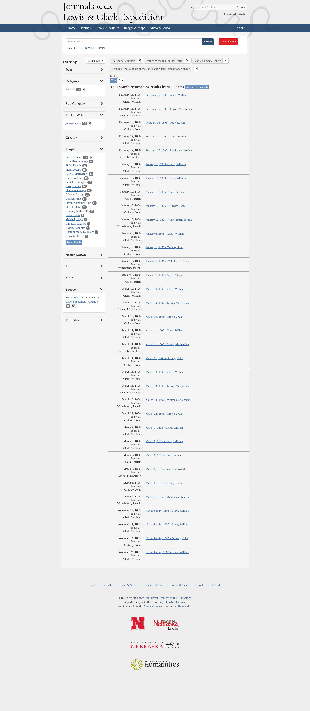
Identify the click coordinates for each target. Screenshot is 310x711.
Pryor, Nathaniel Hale (78, 202)
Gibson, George (75, 194)
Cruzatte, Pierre (75, 236)
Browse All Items (95, 47)
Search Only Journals (197, 87)
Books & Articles (107, 28)
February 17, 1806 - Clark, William (166, 136)
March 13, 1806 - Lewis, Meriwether (167, 385)
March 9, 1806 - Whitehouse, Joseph (167, 496)
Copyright (215, 584)
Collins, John (73, 198)
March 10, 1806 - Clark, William (165, 289)
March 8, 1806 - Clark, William (164, 441)
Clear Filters (94, 60)
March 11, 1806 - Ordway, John (164, 358)
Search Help (75, 48)
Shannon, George (76, 190)
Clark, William (74, 177)
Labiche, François (76, 182)
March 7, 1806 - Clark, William (164, 427)
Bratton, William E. (77, 211)
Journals (86, 28)
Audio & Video (160, 28)
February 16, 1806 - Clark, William (166, 95)
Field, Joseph (73, 169)
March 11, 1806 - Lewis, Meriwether (167, 344)
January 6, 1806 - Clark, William (165, 233)
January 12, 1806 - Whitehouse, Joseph (169, 219)
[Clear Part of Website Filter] (90, 123)
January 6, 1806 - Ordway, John (164, 247)
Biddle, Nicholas (75, 227)
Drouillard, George (77, 161)
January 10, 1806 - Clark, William (166, 164)
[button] (140, 61)
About (241, 28)
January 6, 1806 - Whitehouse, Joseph (168, 261)
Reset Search (228, 41)
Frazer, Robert (74, 157)
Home (72, 28)
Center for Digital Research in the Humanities (164, 597)
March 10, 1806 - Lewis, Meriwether (167, 302)
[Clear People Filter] (91, 157)
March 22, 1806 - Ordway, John (164, 413)
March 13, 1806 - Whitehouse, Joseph (168, 399)
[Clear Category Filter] (84, 89)
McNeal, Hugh (74, 219)
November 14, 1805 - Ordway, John (167, 538)
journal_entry (73, 123)
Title (113, 80)
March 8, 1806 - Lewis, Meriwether (167, 469)
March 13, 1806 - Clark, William (165, 372)
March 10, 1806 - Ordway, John (164, 316)
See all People (74, 242)
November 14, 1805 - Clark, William (167, 510)
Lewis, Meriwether (77, 173)
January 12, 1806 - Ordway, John (165, 205)
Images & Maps (134, 28)
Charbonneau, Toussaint (80, 231)
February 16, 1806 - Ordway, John (166, 122)
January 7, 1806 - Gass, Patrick (164, 275)
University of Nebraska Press (169, 602)
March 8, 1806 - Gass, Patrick (163, 455)
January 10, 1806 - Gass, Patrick (165, 191)
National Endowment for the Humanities (167, 606)
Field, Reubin (74, 165)
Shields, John (73, 207)
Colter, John (73, 215)
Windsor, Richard (76, 223)
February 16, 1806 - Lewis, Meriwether (169, 108)
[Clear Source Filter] (73, 306)
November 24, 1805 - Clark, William (167, 552)
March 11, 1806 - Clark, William (165, 330)
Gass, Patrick (73, 186)
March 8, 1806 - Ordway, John (164, 483)
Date (121, 80)
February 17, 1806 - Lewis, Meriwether (169, 150)
